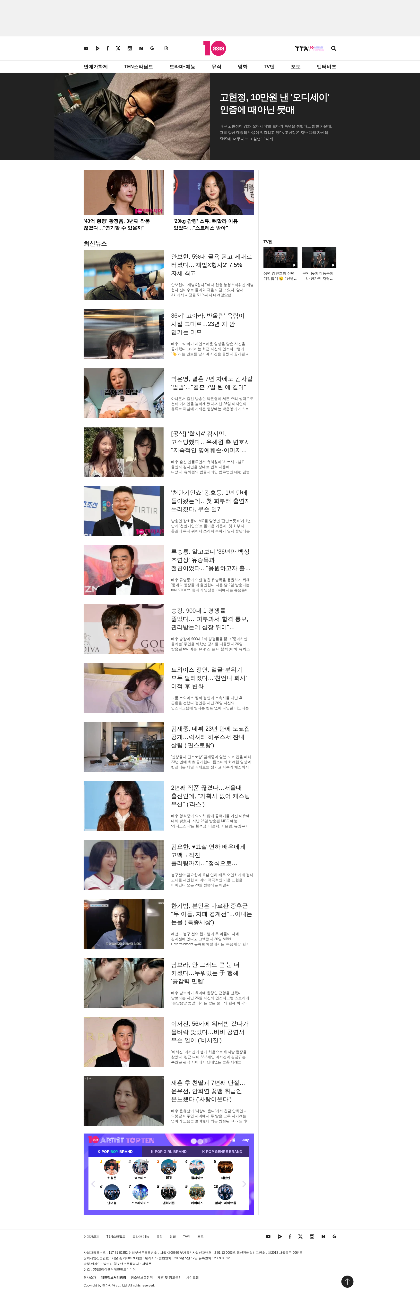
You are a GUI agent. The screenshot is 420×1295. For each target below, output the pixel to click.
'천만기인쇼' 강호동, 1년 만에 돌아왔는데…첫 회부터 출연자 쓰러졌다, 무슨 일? (210, 500)
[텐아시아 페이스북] (108, 48)
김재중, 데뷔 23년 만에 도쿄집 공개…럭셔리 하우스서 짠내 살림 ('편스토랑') (210, 736)
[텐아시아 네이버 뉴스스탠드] (141, 48)
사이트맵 (192, 1277)
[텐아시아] (214, 48)
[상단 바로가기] (347, 1282)
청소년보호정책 (142, 1277)
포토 (296, 66)
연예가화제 (96, 66)
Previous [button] (93, 1183)
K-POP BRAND (115, 1152)
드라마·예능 (182, 66)
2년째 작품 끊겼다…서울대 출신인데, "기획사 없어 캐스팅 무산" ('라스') (210, 795)
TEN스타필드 (138, 66)
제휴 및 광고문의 (170, 1277)
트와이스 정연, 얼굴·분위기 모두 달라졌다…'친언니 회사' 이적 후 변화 (209, 677)
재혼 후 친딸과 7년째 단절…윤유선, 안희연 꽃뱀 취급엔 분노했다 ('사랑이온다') (208, 1090)
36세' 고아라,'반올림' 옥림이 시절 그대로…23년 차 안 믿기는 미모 (208, 323)
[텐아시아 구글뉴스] (152, 48)
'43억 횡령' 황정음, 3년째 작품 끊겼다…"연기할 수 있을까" (117, 224)
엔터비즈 (326, 66)
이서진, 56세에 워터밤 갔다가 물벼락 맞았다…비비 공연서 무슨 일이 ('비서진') (209, 1031)
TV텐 (269, 66)
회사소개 (90, 1277)
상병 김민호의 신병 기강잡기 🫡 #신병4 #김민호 (279, 278)
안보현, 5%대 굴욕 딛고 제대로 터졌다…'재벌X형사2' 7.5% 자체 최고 (211, 264)
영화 (242, 66)
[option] (168, 1183)
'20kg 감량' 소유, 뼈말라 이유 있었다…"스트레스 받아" (206, 224)
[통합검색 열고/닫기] (333, 49)
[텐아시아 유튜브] (86, 48)
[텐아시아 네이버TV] (97, 48)
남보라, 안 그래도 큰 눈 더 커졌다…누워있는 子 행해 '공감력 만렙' (205, 972)
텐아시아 (108, 1285)
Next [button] (244, 1183)
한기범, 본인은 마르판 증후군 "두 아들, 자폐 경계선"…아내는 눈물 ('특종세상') (211, 913)
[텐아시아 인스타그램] (130, 48)
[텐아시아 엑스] (118, 48)
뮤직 (216, 66)
